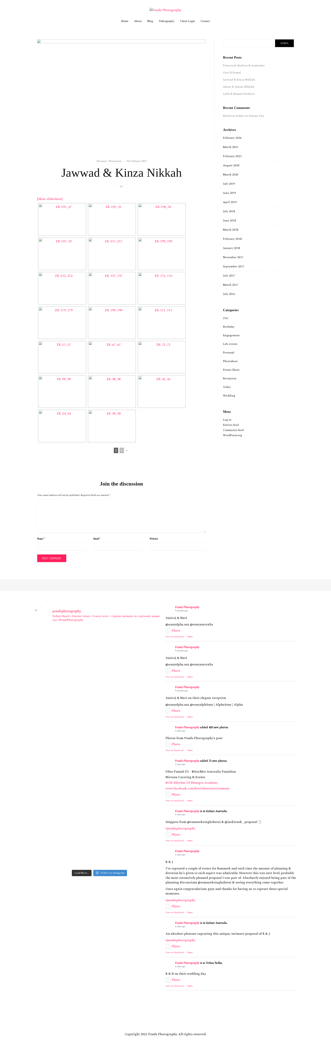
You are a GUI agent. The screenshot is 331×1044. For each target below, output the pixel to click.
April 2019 (230, 202)
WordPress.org (232, 435)
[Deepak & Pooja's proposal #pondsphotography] (144, 777)
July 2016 (229, 294)
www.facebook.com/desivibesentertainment (198, 788)
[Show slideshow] (49, 199)
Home (124, 21)
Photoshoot (230, 361)
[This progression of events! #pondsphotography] (54, 827)
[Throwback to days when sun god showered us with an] (144, 807)
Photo (176, 630)
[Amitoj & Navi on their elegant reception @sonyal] (144, 645)
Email (96, 539)
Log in (227, 420)
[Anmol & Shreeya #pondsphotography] (144, 827)
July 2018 (229, 211)
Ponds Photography (187, 607)
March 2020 (230, 174)
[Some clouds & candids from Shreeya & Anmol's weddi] (99, 832)
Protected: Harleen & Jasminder (244, 65)
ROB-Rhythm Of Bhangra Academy (192, 782)
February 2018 (232, 239)
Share (190, 636)
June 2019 (229, 193)
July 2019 (229, 184)
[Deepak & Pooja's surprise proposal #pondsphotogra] (54, 779)
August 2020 (231, 165)
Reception (229, 378)
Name (40, 539)
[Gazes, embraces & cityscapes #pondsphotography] (99, 850)
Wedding (229, 395)
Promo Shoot (231, 370)
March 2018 (230, 230)
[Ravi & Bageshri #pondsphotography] (99, 761)
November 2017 (233, 257)
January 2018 (231, 248)
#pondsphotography (180, 828)
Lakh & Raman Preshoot (239, 94)
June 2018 (229, 220)
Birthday (228, 327)
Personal (228, 352)
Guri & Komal (232, 72)
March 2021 (230, 147)
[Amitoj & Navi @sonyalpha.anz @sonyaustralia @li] (54, 643)
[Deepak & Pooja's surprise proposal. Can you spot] (99, 781)
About (138, 21)
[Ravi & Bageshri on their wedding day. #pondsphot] (144, 764)
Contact (205, 21)
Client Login (187, 21)
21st (225, 318)
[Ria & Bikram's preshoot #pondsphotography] (99, 797)
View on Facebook (175, 636)
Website (154, 539)
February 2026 (232, 138)
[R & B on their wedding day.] (54, 761)
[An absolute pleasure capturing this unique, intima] (144, 675)
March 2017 (230, 285)
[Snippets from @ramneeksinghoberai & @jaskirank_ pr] (54, 675)
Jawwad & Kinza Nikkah (239, 80)
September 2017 (233, 266)
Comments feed (233, 430)
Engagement (231, 335)
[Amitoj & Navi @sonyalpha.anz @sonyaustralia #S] (99, 643)
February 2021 (232, 156)
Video (227, 387)
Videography (166, 21)
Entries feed (231, 425)
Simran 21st (256, 116)
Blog (150, 21)
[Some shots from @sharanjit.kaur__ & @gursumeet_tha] (54, 854)
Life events (230, 344)
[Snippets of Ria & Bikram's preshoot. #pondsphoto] (54, 800)
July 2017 (229, 275)
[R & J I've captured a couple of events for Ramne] (99, 710)
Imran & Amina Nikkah (238, 87)
